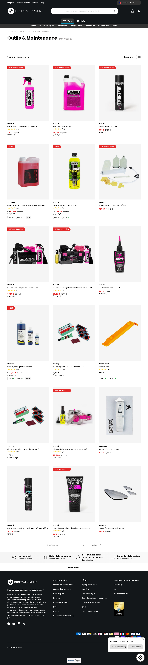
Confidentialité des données (94, 598)
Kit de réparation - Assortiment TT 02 (69, 366)
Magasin (10, 3)
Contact (57, 611)
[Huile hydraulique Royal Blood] (28, 333)
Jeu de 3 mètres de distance (111, 528)
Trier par (11, 57)
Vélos (33, 26)
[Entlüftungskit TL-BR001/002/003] (120, 172)
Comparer (129, 57)
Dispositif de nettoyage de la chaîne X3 (70, 449)
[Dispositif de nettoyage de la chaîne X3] (74, 415)
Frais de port (58, 593)
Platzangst (118, 584)
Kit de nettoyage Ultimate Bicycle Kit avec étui (73, 288)
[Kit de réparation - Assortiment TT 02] (74, 333)
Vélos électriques (46, 26)
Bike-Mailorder (17, 647)
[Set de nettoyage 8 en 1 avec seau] (28, 254)
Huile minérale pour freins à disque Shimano (26, 205)
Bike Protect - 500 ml (108, 126)
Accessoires (90, 26)
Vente (114, 26)
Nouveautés (103, 26)
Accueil (10, 31)
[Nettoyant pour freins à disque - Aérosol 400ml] (28, 494)
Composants (76, 26)
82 (83, 545)
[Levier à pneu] (120, 333)
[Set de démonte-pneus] (120, 415)
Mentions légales (89, 593)
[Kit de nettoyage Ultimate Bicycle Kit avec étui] (74, 254)
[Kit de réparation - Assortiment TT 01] (28, 415)
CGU (84, 607)
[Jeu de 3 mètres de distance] (120, 494)
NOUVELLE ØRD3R (121, 593)
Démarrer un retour (90, 611)
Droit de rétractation (91, 602)
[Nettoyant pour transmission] (74, 172)
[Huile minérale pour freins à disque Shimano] (28, 172)
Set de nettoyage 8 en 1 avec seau (22, 288)
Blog (42, 3)
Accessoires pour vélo (23, 31)
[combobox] (84, 11)
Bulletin (35, 3)
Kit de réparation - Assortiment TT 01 (23, 449)
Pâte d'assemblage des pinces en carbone (71, 528)
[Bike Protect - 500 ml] (120, 93)
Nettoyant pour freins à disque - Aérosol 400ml (27, 528)
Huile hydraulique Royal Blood (19, 366)
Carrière (85, 589)
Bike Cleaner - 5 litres (62, 126)
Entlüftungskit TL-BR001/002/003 (112, 205)
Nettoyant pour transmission (65, 205)
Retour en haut (74, 567)
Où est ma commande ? (63, 584)
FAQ (55, 607)
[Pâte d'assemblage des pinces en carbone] (74, 494)
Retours (56, 598)
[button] (139, 11)
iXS (115, 589)
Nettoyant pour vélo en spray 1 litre (22, 126)
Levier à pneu (104, 366)
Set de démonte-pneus (109, 449)
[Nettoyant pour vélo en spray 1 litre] (28, 93)
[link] (52, 545)
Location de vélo (23, 3)
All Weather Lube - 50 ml (109, 288)
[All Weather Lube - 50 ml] (120, 254)
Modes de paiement (62, 589)
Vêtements (62, 26)
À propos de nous (89, 584)
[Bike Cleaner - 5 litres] (74, 93)
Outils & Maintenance (43, 31)
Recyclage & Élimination (63, 616)
